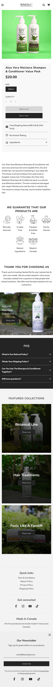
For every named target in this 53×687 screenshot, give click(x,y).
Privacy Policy (26, 585)
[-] (6, 101)
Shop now (10, 320)
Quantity (10, 97)
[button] (26, 142)
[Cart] (48, 5)
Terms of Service (26, 673)
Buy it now (24, 116)
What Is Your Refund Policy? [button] (15, 354)
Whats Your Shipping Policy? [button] (15, 361)
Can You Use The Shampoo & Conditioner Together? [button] (21, 370)
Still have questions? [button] (11, 379)
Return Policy (26, 581)
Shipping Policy (26, 588)
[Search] (43, 5)
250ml (11, 89)
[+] (15, 101)
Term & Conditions (26, 578)
